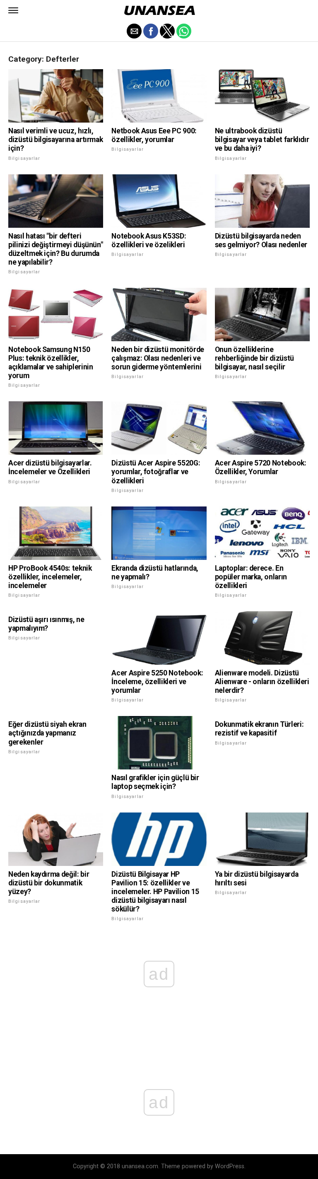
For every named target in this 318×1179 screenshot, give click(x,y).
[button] (13, 10)
